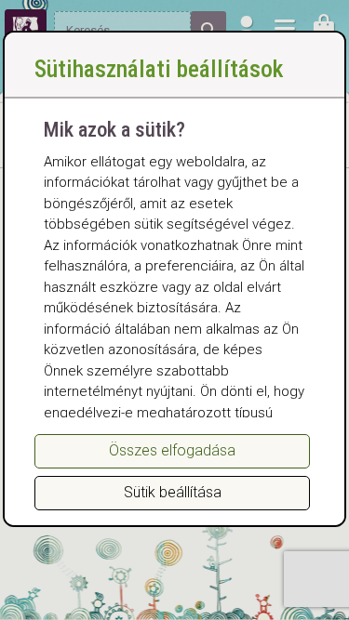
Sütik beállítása (172, 492)
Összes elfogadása (172, 450)
